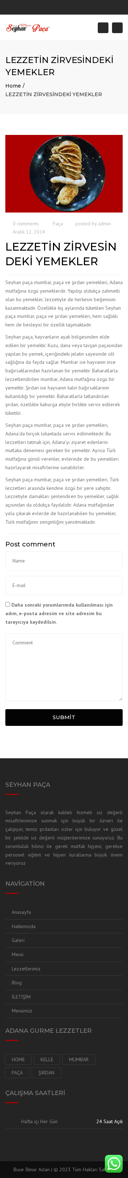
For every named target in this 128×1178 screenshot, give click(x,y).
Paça (58, 223)
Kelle (47, 1059)
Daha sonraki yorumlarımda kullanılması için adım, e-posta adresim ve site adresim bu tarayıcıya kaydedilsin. (59, 613)
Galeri (18, 940)
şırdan (46, 1072)
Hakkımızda (24, 926)
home (18, 1059)
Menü (17, 954)
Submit (64, 717)
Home (13, 86)
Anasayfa (21, 912)
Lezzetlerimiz (26, 968)
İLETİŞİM (21, 997)
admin (104, 223)
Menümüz (22, 1010)
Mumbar (79, 1059)
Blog (17, 982)
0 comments (26, 223)
